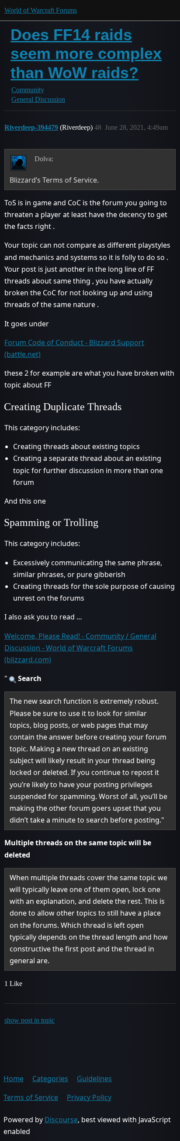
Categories (50, 1078)
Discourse (61, 1119)
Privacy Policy (89, 1097)
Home (13, 1078)
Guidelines (94, 1078)
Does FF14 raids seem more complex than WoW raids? (86, 53)
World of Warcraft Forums (40, 10)
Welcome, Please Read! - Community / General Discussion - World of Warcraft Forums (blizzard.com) (80, 647)
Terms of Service (30, 1097)
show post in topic (29, 1020)
